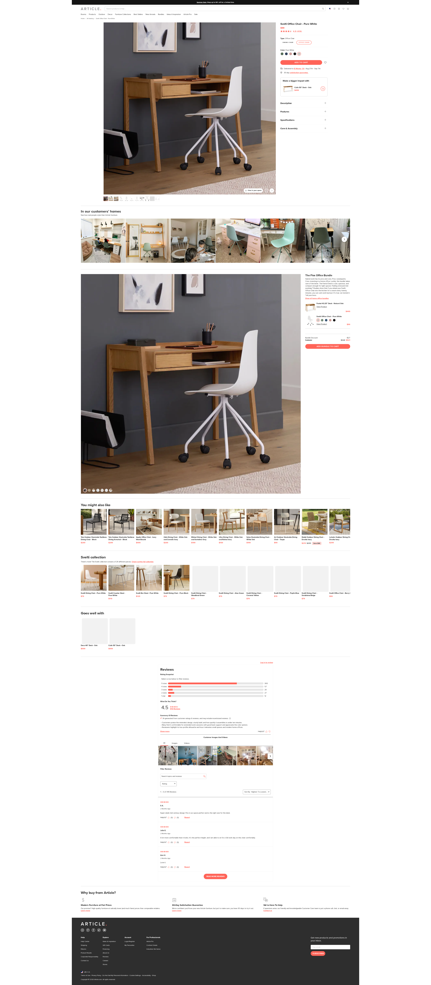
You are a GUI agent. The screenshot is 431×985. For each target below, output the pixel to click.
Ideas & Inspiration (109, 941)
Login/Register (130, 941)
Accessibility (146, 975)
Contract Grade (151, 945)
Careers (105, 960)
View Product (322, 307)
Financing (106, 949)
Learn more (85, 911)
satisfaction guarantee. (299, 73)
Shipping (84, 945)
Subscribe (318, 953)
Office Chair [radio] (304, 42)
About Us (106, 953)
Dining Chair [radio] (288, 42)
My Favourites (129, 945)
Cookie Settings (135, 975)
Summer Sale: (202, 2)
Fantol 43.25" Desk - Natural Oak (330, 303)
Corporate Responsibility (89, 957)
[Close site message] (348, 2)
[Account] (339, 9)
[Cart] (348, 9)
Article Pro (150, 941)
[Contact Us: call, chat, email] (334, 9)
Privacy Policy (96, 975)
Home (83, 18)
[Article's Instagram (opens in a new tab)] (82, 930)
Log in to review (266, 662)
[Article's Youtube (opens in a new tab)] (104, 930)
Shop (154, 975)
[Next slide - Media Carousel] (344, 239)
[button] (334, 9)
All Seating (90, 18)
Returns (83, 949)
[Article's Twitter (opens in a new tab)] (99, 930)
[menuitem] (83, 14)
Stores (105, 964)
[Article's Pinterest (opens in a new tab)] (88, 930)
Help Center (85, 941)
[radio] (282, 54)
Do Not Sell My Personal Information (115, 975)
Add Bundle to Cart (328, 346)
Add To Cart (301, 62)
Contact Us (85, 960)
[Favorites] (343, 9)
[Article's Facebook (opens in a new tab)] (93, 930)
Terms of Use (85, 975)
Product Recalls (86, 953)
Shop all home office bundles (317, 298)
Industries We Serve (153, 949)
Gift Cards (106, 945)
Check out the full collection (142, 562)
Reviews (106, 957)
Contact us (267, 911)
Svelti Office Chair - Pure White (329, 316)
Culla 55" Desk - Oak (302, 87)
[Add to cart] (323, 88)
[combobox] (330, 9)
